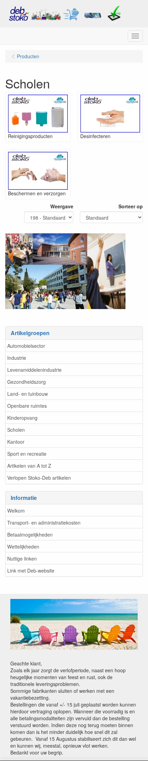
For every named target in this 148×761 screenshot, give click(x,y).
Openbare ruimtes (27, 405)
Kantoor (15, 441)
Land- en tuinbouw (27, 393)
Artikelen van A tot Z (29, 465)
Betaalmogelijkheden (30, 534)
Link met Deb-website (30, 570)
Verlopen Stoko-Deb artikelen (39, 477)
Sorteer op (130, 206)
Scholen (16, 429)
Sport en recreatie (26, 453)
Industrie (16, 357)
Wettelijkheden (23, 546)
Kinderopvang (22, 417)
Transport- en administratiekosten (44, 522)
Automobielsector (26, 345)
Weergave (61, 206)
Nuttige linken (22, 558)
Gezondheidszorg (26, 381)
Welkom (16, 510)
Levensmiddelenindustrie (34, 369)
